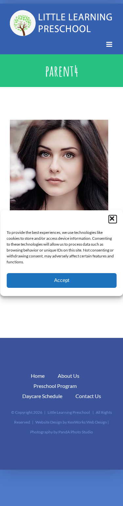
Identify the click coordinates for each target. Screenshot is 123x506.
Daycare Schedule (42, 396)
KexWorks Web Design (87, 422)
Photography (41, 431)
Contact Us (88, 396)
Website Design (48, 422)
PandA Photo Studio (75, 431)
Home (38, 376)
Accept (61, 280)
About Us (68, 376)
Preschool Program (55, 386)
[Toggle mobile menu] (109, 44)
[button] (112, 219)
